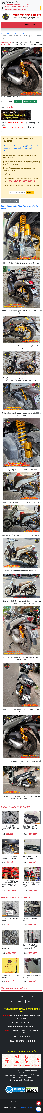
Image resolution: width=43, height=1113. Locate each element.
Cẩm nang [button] (30, 1001)
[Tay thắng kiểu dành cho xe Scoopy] (32, 846)
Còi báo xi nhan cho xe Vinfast (32, 976)
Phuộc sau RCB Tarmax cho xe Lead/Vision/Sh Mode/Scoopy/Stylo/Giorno (11, 884)
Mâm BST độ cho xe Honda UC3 (9, 948)
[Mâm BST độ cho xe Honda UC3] (10, 937)
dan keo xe (21, 1107)
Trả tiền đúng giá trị (7, 148)
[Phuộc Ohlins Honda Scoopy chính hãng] (10, 846)
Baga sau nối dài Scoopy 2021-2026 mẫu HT (10, 828)
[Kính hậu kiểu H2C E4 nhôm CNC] (10, 909)
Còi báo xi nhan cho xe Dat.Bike (10, 976)
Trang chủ (5, 33)
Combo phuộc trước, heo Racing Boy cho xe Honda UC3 (31, 947)
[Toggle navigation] (38, 8)
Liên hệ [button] (20, 1001)
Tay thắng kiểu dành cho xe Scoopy (31, 857)
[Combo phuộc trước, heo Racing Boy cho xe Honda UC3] (32, 936)
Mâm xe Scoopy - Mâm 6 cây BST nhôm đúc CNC (31, 885)
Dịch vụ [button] (33, 997)
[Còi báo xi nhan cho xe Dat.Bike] (10, 965)
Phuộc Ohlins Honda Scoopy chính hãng (9, 857)
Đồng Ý (30, 192)
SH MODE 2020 (29, 101)
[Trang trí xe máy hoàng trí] (21, 16)
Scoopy (21, 33)
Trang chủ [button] (11, 997)
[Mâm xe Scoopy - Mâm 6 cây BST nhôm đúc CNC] (32, 874)
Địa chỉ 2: (7, 1030)
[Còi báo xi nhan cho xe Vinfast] (32, 965)
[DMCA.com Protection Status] (32, 1089)
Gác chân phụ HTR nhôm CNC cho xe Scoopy (30, 828)
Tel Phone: (16, 1022)
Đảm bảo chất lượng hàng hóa (31, 147)
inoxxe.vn (28, 1102)
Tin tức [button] (11, 1001)
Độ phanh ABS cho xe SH (31, 919)
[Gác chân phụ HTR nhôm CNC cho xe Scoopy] (32, 817)
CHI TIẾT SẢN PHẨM (9, 201)
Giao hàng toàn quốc (19, 147)
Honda (13, 33)
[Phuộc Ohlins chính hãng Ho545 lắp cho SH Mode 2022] (21, 71)
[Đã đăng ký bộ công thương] (16, 1089)
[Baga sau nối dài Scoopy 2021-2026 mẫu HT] (10, 817)
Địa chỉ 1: (6, 1015)
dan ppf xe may (32, 1107)
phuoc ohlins (21, 1110)
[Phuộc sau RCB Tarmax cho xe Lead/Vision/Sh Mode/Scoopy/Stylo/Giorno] (10, 873)
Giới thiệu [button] (22, 997)
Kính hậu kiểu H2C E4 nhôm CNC (10, 919)
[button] (4, 71)
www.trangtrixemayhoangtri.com (13, 127)
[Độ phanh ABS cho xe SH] (32, 909)
